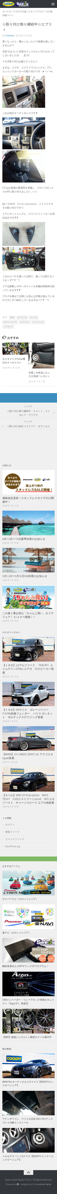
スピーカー (24, 322)
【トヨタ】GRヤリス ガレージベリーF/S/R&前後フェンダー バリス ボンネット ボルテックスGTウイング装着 (27, 713)
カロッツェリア (10, 322)
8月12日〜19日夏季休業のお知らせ (23, 539)
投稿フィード (12, 831)
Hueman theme (44, 1184)
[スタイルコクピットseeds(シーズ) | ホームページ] (20, 4)
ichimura (9, 35)
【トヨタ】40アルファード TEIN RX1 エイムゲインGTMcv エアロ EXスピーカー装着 (28, 669)
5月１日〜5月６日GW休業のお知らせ (24, 576)
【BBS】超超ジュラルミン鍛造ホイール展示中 (27, 1037)
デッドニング (38, 322)
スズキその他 (19, 11)
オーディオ (22, 317)
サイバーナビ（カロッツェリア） (20, 899)
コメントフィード (14, 839)
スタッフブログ (36, 11)
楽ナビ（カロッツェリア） (16, 932)
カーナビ (6, 11)
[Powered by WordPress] (18, 1184)
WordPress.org (12, 846)
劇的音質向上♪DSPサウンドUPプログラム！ (25, 966)
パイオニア (8, 326)
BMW (12, 317)
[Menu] (53, 4)
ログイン (10, 824)
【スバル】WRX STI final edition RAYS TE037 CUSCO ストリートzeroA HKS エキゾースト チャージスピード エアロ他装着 (28, 799)
